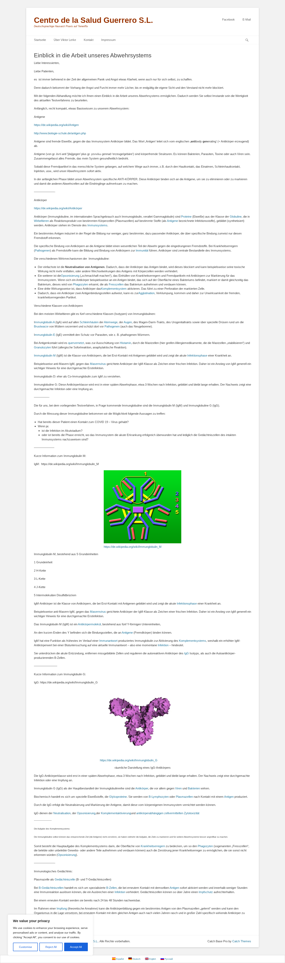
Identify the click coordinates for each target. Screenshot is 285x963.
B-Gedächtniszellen (51, 887)
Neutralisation (62, 813)
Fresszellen (116, 284)
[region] (50, 935)
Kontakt (88, 39)
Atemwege (110, 322)
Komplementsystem (114, 288)
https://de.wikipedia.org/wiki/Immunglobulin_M (133, 546)
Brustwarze (41, 326)
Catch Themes (241, 941)
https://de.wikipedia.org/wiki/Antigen (56, 125)
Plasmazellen (184, 796)
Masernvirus (98, 363)
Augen (128, 322)
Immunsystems (97, 225)
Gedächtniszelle (65, 879)
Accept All (76, 946)
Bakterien (194, 788)
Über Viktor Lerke (65, 39)
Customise (25, 946)
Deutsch (136, 959)
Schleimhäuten (89, 322)
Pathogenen (42, 250)
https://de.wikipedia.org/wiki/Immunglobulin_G (128, 760)
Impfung (62, 908)
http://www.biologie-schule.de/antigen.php (60, 133)
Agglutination (146, 293)
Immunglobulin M (45, 355)
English (152, 959)
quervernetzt (76, 343)
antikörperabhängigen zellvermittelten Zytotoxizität (167, 813)
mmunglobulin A (45, 322)
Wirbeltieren (41, 220)
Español (120, 959)
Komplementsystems (192, 640)
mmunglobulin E (45, 334)
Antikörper (141, 788)
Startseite (40, 39)
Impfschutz (206, 892)
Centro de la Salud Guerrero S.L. (93, 20)
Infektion (163, 645)
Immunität (142, 250)
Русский (168, 959)
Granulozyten (42, 347)
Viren (178, 788)
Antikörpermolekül (89, 624)
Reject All (51, 946)
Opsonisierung (70, 275)
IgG (186, 653)
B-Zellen (111, 887)
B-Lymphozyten (159, 796)
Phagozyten (80, 284)
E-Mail (247, 19)
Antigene (172, 220)
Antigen (229, 796)
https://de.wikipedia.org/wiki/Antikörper (58, 208)
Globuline (236, 216)
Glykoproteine (118, 796)
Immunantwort (108, 640)
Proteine (186, 216)
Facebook (228, 19)
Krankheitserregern (153, 846)
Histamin (125, 343)
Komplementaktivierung (116, 813)
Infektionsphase (197, 355)
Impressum (108, 39)
